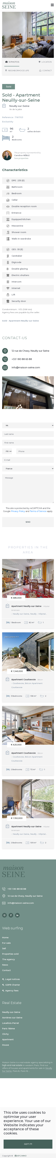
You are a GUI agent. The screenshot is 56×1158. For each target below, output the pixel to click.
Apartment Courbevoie (27, 683)
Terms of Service (38, 511)
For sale (6, 943)
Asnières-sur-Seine (12, 1017)
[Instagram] (4, 915)
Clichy (5, 1034)
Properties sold (10, 954)
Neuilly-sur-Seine (11, 1012)
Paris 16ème (8, 1028)
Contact (6, 970)
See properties (21, 158)
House (5, 1045)
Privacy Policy (18, 511)
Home (5, 937)
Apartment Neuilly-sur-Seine (30, 610)
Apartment (8, 1039)
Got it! (28, 1144)
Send (28, 522)
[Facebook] (11, 915)
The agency (8, 959)
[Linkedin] (17, 915)
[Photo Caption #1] (28, 34)
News (5, 965)
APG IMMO (22, 1156)
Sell (4, 948)
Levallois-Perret (10, 1023)
